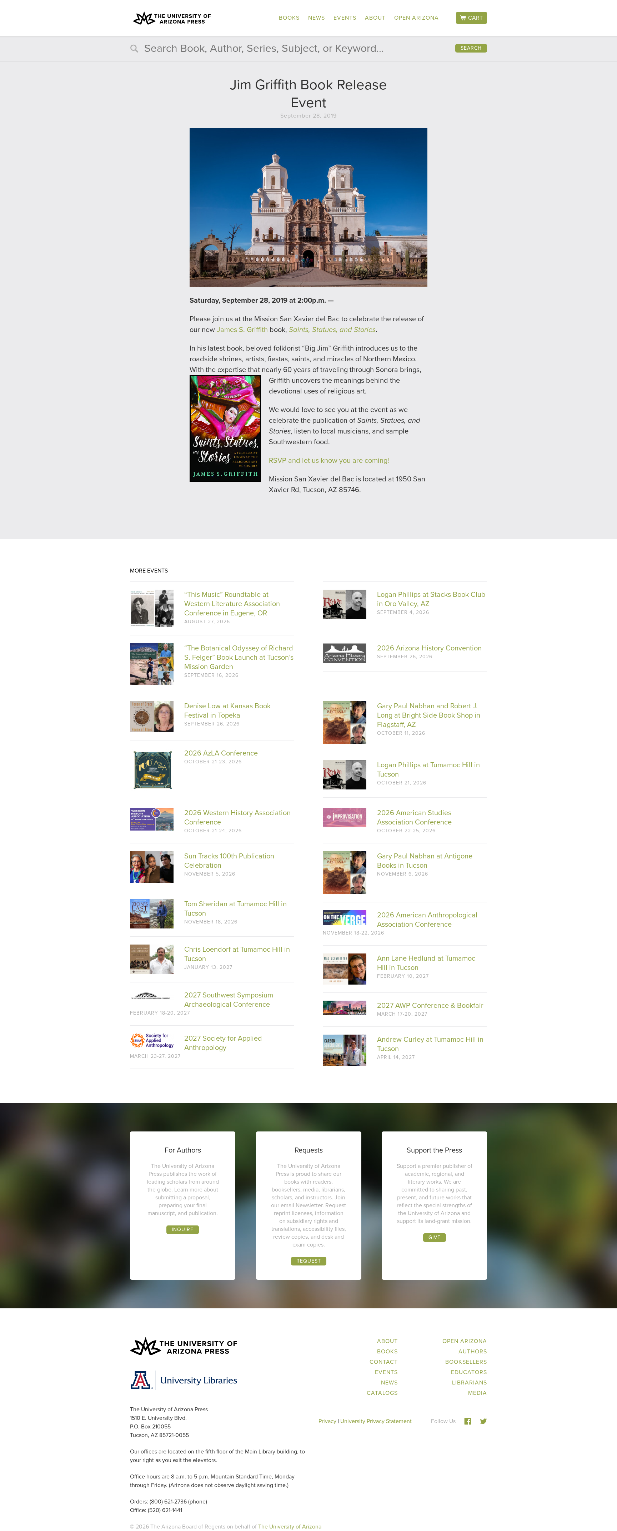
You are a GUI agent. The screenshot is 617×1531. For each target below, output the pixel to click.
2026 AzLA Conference (221, 753)
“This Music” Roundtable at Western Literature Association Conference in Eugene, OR (232, 603)
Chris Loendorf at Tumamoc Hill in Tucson (237, 954)
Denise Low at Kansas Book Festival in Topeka (227, 710)
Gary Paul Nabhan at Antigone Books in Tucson (424, 861)
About (375, 18)
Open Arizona (416, 18)
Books (289, 18)
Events (344, 18)
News (316, 18)
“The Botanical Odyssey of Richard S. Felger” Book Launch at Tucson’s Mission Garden (239, 657)
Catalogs (382, 1393)
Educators (469, 1372)
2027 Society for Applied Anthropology (223, 1043)
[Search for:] (308, 50)
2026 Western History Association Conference (237, 817)
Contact (384, 1362)
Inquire (183, 1229)
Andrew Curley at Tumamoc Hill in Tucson (430, 1044)
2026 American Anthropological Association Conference (427, 920)
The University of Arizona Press (172, 18)
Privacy (327, 1421)
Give (434, 1237)
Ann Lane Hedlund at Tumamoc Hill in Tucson (426, 963)
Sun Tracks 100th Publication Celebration (229, 861)
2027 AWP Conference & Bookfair (430, 1005)
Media (477, 1393)
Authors (472, 1351)
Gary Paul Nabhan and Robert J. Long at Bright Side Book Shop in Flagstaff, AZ (428, 715)
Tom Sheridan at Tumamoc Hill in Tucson (235, 908)
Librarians (469, 1382)
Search (471, 48)
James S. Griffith (242, 329)
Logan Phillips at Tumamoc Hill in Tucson (428, 769)
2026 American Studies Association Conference (414, 817)
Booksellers (466, 1362)
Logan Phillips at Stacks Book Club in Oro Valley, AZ (431, 599)
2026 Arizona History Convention (429, 648)
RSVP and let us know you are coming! (329, 460)
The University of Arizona (289, 1526)
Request (308, 1261)
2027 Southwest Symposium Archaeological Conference (228, 1000)
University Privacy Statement (376, 1421)
